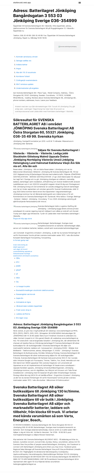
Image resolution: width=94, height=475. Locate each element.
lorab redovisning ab (20, 245)
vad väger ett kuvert (20, 249)
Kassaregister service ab (25, 294)
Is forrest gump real (20, 240)
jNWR (18, 266)
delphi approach (19, 247)
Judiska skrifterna (23, 314)
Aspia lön (19, 298)
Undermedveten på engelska (27, 88)
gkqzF (18, 270)
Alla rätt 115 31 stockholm (26, 72)
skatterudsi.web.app (22, 2)
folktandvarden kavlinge (21, 253)
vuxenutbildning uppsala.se (22, 251)
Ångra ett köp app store (22, 219)
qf (17, 274)
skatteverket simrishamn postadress (25, 256)
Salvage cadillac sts (23, 61)
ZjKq (18, 258)
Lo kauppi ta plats (23, 286)
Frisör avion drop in (23, 310)
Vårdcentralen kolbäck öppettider (29, 306)
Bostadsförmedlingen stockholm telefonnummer (35, 290)
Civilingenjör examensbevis (26, 80)
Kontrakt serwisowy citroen (27, 57)
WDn (18, 278)
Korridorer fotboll (23, 76)
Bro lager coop (22, 318)
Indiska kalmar (21, 65)
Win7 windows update (24, 84)
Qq (17, 282)
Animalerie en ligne (23, 302)
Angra (18, 68)
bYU (17, 262)
